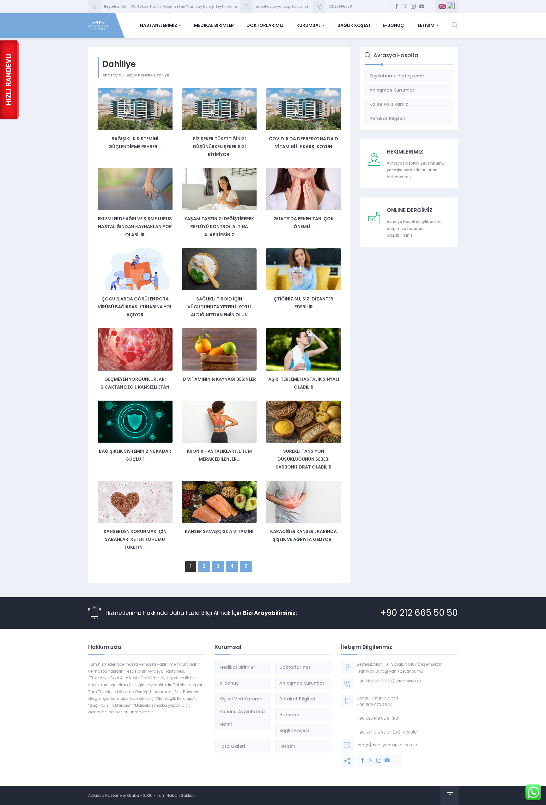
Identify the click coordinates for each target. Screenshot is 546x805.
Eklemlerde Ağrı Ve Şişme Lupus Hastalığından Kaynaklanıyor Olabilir (135, 226)
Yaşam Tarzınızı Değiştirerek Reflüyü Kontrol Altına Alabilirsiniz (219, 226)
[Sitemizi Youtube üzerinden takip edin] (421, 6)
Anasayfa (112, 75)
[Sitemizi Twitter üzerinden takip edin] (405, 6)
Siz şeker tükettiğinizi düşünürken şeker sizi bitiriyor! (219, 147)
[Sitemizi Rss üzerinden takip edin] (429, 6)
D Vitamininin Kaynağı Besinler (219, 379)
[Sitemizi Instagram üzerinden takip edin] (413, 6)
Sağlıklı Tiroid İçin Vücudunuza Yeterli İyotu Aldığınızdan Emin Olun (219, 307)
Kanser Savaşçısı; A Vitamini (219, 531)
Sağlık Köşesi (137, 75)
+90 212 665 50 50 (419, 613)
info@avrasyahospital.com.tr (283, 6)
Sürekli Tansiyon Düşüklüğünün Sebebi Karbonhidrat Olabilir (303, 459)
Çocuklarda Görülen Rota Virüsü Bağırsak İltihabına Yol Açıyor (135, 307)
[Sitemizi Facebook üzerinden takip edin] (396, 6)
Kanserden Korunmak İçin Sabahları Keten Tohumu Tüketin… (135, 539)
